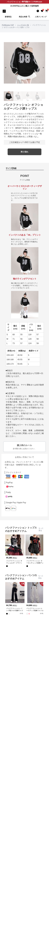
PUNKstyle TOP (8, 25)
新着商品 (8, 17)
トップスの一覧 (23, 25)
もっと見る (41, 529)
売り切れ (24, 152)
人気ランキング (41, 17)
